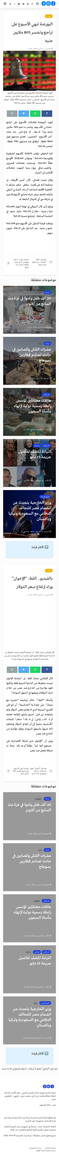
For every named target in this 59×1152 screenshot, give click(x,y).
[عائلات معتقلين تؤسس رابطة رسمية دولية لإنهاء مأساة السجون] (29, 411)
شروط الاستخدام (50, 1148)
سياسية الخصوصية (35, 1148)
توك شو (37, 446)
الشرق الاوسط (45, 497)
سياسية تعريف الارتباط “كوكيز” (46, 1151)
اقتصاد (49, 16)
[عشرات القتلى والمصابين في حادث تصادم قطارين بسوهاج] (29, 360)
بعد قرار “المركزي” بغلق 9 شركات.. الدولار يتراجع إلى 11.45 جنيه (29, 1068)
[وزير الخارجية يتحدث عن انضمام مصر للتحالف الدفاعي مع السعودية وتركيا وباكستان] (29, 514)
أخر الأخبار (46, 395)
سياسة (47, 292)
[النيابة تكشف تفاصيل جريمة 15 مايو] (29, 463)
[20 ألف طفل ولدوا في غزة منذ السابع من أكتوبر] (29, 309)
